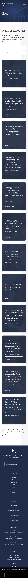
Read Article (7, 84)
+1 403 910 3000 (16, 555)
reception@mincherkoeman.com (14, 559)
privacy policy (22, 571)
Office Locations (14, 527)
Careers (14, 489)
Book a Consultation (11, 464)
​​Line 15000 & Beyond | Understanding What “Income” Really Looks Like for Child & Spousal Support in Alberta (13, 377)
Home (3, 24)
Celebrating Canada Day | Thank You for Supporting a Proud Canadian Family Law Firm (14, 132)
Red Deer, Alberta (14, 542)
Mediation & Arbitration (14, 508)
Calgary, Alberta (14, 530)
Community (14, 482)
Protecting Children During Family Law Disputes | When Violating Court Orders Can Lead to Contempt (13, 162)
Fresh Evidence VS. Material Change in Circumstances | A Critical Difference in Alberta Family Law (12, 346)
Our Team (14, 479)
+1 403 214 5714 (15, 557)
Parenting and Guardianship (14, 510)
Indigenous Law (14, 520)
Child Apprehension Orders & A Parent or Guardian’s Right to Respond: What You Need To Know (14, 193)
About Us (14, 477)
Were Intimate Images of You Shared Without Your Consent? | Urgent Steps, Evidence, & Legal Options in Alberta (14, 315)
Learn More (14, 473)
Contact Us (14, 551)
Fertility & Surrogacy (14, 513)
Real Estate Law (14, 515)
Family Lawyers (14, 505)
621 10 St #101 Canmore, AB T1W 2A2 (14, 538)
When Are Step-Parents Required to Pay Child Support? (13, 287)
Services (14, 501)
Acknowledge (10, 575)
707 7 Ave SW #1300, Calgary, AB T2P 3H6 (14, 532)
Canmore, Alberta (14, 536)
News (14, 487)
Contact (14, 494)
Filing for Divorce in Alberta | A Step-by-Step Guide (13, 73)
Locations (14, 492)
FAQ (14, 484)
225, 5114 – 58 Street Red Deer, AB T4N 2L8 (14, 544)
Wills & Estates (14, 518)
